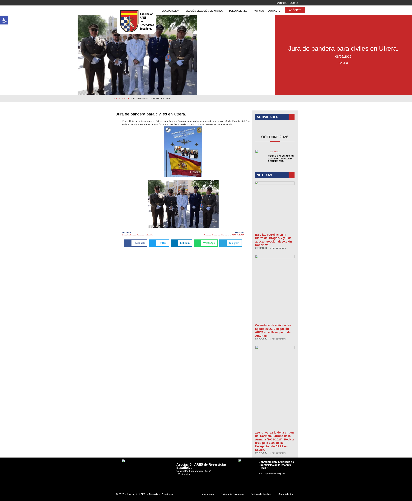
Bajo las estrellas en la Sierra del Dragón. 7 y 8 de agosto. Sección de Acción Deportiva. (273, 240)
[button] (4, 20)
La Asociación (170, 11)
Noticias (259, 11)
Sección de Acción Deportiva (204, 11)
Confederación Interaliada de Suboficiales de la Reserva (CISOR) (276, 465)
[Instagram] (142, 2)
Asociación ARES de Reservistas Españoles (201, 466)
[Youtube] (129, 2)
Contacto (274, 11)
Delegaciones (238, 11)
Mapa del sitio (285, 494)
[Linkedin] (136, 2)
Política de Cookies (261, 494)
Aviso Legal (208, 494)
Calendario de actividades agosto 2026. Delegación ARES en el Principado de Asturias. (273, 330)
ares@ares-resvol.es (287, 2)
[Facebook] (117, 2)
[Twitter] (123, 2)
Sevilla (343, 63)
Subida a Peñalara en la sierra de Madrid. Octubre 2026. (281, 158)
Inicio (117, 98)
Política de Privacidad (232, 494)
